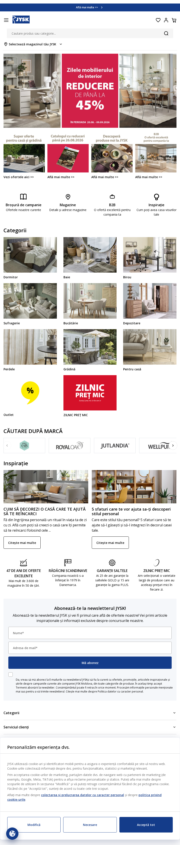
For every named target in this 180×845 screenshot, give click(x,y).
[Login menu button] (166, 20)
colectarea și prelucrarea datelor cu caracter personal (82, 795)
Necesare (90, 825)
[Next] (173, 445)
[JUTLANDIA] (115, 445)
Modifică (33, 825)
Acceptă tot (146, 825)
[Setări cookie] (12, 833)
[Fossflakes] (24, 445)
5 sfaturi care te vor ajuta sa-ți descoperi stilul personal (131, 511)
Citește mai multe (22, 543)
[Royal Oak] (69, 445)
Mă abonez (90, 663)
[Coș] (173, 20)
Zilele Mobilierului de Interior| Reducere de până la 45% (87, 7)
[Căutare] (166, 33)
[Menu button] (6, 20)
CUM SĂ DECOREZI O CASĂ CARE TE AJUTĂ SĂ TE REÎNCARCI (45, 511)
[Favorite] (158, 20)
